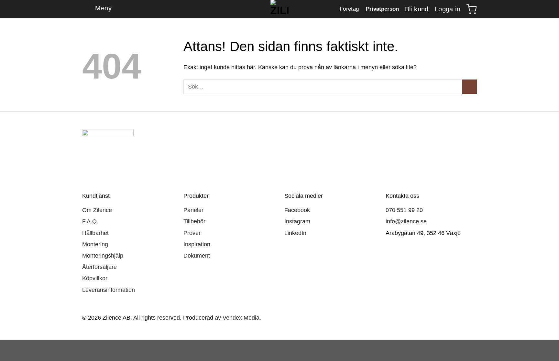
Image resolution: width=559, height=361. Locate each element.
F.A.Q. (90, 221)
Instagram (297, 221)
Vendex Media (241, 317)
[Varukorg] (471, 9)
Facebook (297, 210)
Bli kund (417, 9)
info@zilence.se (406, 221)
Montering (95, 244)
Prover (192, 233)
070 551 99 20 (404, 210)
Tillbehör (194, 221)
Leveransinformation (108, 290)
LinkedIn (295, 233)
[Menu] (97, 9)
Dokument (196, 255)
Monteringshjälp (102, 255)
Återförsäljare (99, 267)
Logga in (447, 9)
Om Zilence (97, 210)
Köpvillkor (94, 278)
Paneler (193, 210)
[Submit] (469, 87)
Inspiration (196, 244)
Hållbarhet (95, 233)
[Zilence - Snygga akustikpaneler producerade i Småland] (279, 9)
